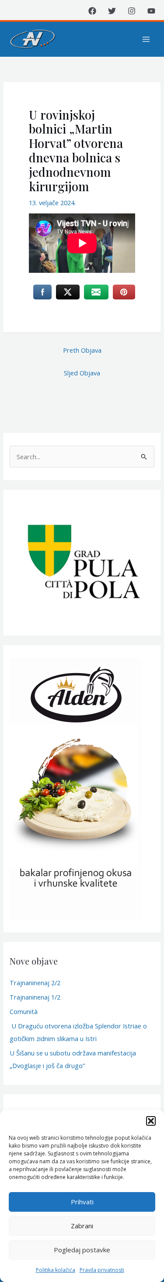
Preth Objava (82, 350)
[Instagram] (132, 11)
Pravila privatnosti (102, 1270)
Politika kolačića (55, 1270)
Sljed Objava (82, 372)
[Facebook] (92, 11)
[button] (151, 1121)
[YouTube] (151, 11)
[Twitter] (112, 11)
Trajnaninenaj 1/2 (35, 997)
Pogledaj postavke (82, 1249)
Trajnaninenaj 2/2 (35, 982)
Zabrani (82, 1225)
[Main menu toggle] (146, 39)
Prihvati (82, 1201)
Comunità (24, 1011)
